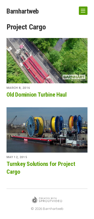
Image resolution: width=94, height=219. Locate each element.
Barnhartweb (23, 11)
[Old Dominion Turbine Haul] (47, 60)
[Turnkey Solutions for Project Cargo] (47, 130)
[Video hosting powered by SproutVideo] (47, 200)
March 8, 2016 (18, 88)
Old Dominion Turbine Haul (36, 94)
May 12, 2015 (17, 157)
